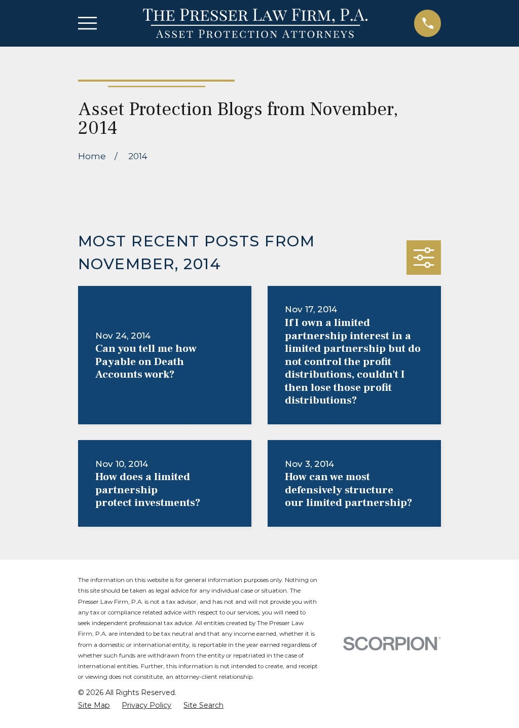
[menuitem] (94, 705)
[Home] (255, 23)
